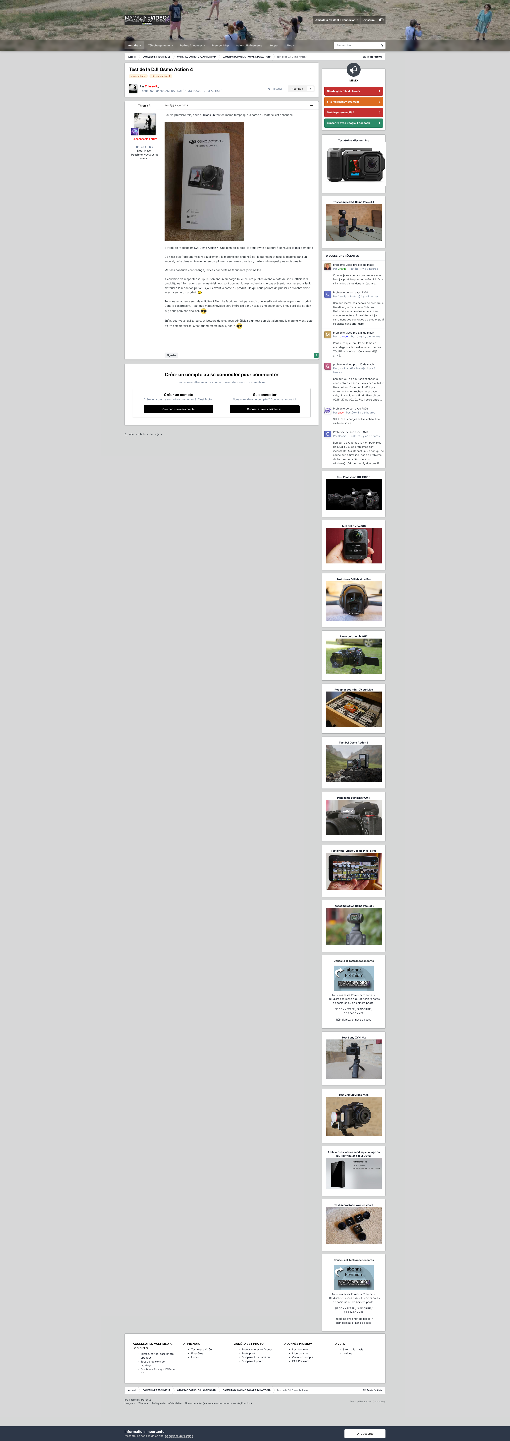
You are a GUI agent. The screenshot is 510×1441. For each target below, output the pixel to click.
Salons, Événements (249, 45)
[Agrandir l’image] (204, 181)
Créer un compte (302, 1357)
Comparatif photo (252, 1361)
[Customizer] (381, 20)
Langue (129, 1403)
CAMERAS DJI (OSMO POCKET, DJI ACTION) (193, 90)
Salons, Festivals (353, 1349)
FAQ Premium (300, 1361)
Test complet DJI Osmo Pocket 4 (353, 202)
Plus (290, 45)
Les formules (300, 1349)
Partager (276, 88)
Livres (195, 1357)
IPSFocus (146, 1399)
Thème (142, 1403)
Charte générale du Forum (343, 91)
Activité (133, 45)
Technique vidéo (201, 1349)
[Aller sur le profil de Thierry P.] (133, 88)
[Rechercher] (381, 45)
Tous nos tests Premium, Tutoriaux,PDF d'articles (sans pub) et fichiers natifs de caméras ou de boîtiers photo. (354, 998)
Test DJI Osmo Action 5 (353, 742)
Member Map (220, 45)
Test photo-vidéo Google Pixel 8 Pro (354, 850)
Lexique (347, 1353)
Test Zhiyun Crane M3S (354, 1094)
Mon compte (300, 1353)
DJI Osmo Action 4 (206, 247)
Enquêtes (197, 1353)
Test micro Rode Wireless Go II (353, 1205)
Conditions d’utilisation (179, 1435)
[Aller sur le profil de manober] (327, 334)
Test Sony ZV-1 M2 (354, 1037)
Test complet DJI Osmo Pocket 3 (353, 905)
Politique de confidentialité (166, 1403)
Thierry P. (144, 105)
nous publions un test (207, 115)
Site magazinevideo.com (343, 101)
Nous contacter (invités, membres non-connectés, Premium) (218, 1403)
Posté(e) (176, 105)
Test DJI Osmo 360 (354, 526)
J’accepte (366, 1433)
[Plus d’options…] (311, 105)
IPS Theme (131, 1399)
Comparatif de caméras (256, 1357)
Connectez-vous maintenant (264, 409)
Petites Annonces (191, 45)
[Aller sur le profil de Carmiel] (327, 294)
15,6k (142, 146)
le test (296, 247)
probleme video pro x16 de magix (353, 264)
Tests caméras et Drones (257, 1349)
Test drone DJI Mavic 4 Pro (354, 579)
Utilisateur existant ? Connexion (336, 20)
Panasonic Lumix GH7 (354, 636)
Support (274, 45)
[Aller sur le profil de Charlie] (327, 266)
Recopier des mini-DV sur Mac (353, 689)
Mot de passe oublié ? (340, 112)
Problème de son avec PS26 (350, 292)
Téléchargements (159, 45)
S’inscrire (369, 20)
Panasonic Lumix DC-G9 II (353, 797)
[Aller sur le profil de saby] (327, 410)
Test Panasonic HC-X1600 (353, 477)
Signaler (171, 355)
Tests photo (249, 1353)
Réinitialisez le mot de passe (353, 1019)
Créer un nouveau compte (178, 409)
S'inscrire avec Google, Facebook (348, 122)
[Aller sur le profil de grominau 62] (327, 366)
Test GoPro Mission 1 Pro (353, 140)
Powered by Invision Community (367, 1401)
